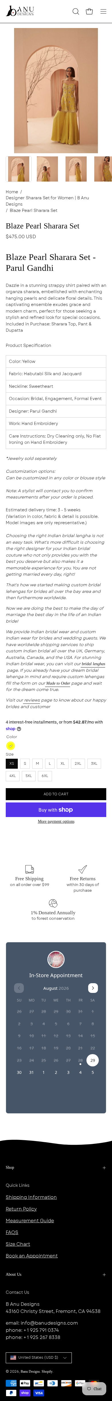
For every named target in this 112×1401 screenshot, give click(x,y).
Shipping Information (31, 1197)
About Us (13, 1274)
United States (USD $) (38, 1357)
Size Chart (18, 1244)
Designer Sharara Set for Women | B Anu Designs (47, 201)
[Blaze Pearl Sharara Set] (19, 169)
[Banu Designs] (20, 11)
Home (12, 192)
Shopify (47, 1372)
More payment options (56, 821)
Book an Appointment (32, 1256)
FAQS (12, 1232)
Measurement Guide (30, 1220)
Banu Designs (30, 1372)
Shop (10, 1167)
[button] (75, 11)
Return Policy (21, 1209)
